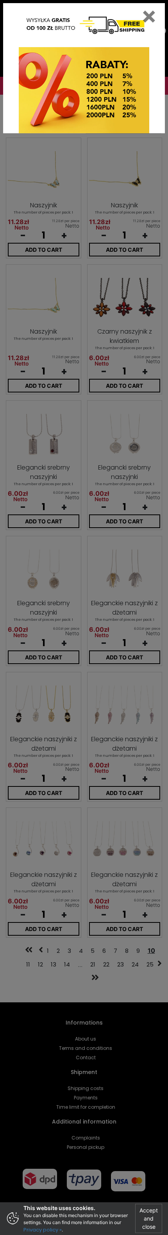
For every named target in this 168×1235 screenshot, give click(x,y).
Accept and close (148, 1218)
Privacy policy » (42, 1229)
